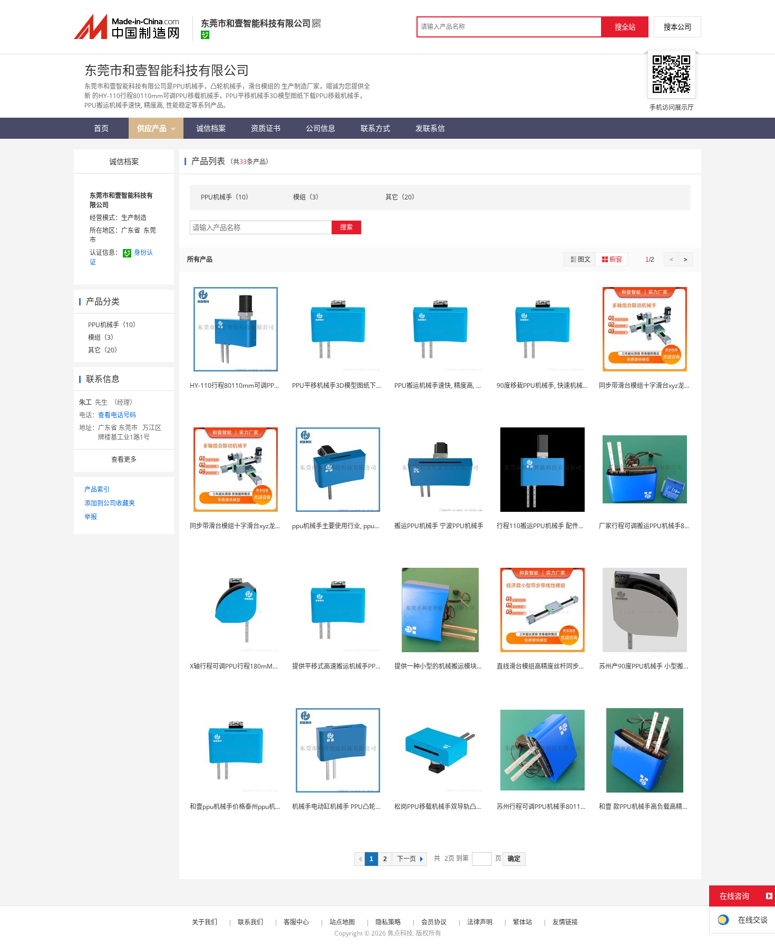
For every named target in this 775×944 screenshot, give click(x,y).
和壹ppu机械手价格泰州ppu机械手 (239, 806)
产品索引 (97, 489)
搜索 (346, 227)
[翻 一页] (359, 859)
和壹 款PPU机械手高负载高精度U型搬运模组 (662, 806)
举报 (90, 516)
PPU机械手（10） (113, 324)
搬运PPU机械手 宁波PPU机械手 (438, 525)
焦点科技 (400, 933)
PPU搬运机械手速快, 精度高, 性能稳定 (447, 385)
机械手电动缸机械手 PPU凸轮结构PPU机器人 (355, 806)
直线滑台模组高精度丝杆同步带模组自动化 (557, 666)
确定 (514, 859)
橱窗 (615, 259)
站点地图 (342, 922)
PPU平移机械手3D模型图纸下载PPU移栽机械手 (359, 385)
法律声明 (479, 922)
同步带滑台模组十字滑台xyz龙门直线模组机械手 (667, 385)
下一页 (406, 859)
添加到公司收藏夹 (109, 503)
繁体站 (522, 922)
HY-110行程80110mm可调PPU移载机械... (249, 385)
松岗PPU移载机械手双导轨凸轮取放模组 (451, 806)
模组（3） (102, 337)
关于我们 (204, 922)
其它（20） (104, 350)
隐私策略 (388, 922)
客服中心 (296, 922)
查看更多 (124, 459)
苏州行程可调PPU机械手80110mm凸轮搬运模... (564, 806)
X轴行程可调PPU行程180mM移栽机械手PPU (253, 666)
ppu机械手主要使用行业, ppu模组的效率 (349, 525)
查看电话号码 (117, 415)
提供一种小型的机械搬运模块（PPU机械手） (457, 666)
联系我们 (250, 922)
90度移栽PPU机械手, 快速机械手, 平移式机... (559, 385)
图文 (584, 259)
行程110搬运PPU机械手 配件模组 (544, 525)
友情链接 (565, 922)
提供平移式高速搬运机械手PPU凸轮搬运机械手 (358, 666)
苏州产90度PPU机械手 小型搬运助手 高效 (657, 666)
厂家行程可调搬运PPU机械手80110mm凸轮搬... (666, 525)
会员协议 (434, 922)
